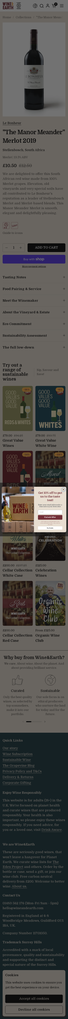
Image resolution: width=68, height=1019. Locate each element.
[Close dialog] (63, 489)
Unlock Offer (50, 517)
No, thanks (50, 528)
